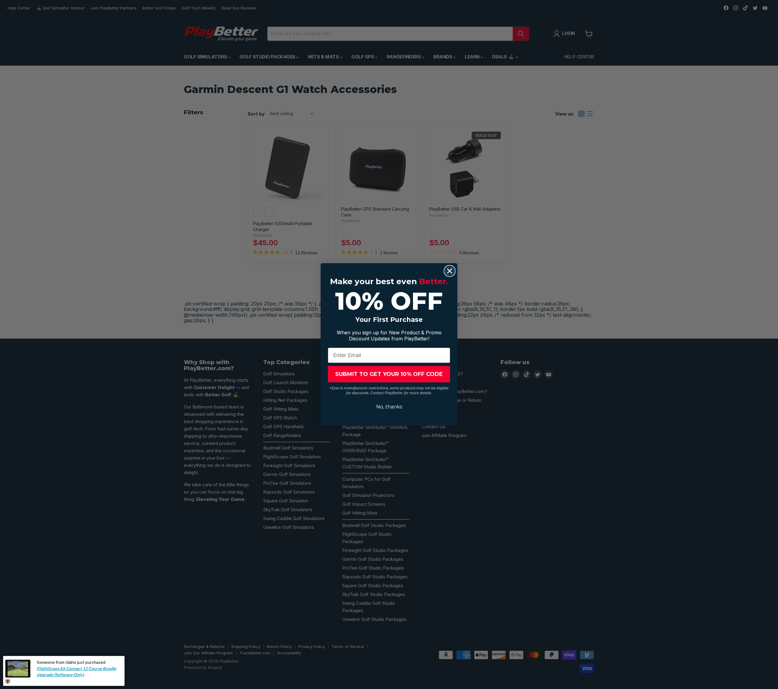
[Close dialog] (449, 271)
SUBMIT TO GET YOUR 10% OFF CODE (389, 374)
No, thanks (389, 407)
